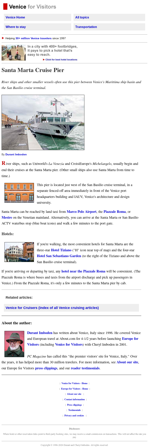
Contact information (74, 399)
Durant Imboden (16, 154)
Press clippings (74, 404)
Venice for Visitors (69, 344)
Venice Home (15, 17)
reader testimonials (85, 368)
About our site (127, 361)
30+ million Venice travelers (34, 38)
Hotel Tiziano (61, 249)
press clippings (46, 368)
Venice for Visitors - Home (74, 383)
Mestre (7, 217)
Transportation (86, 27)
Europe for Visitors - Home (74, 388)
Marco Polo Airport (81, 211)
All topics (82, 17)
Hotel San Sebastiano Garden (59, 255)
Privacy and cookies (74, 415)
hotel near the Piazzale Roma (83, 271)
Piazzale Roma (115, 211)
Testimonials (74, 410)
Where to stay (16, 27)
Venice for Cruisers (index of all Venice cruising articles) (52, 308)
